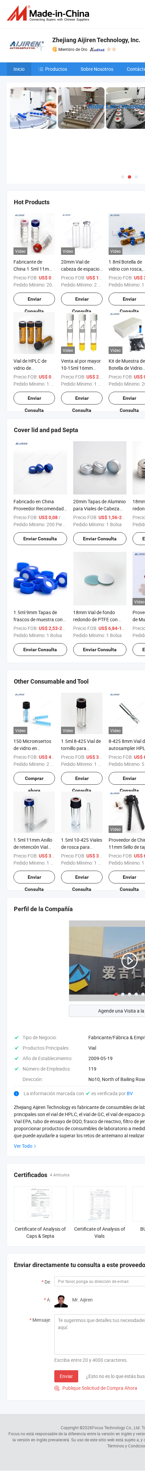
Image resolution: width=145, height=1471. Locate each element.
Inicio (19, 69)
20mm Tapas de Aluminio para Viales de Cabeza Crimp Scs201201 (99, 508)
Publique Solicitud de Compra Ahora (95, 1388)
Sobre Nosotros (97, 69)
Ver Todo (23, 1146)
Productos (56, 69)
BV (130, 1093)
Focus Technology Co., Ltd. (116, 1427)
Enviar (66, 1376)
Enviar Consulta (34, 300)
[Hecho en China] (49, 13)
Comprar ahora (34, 780)
